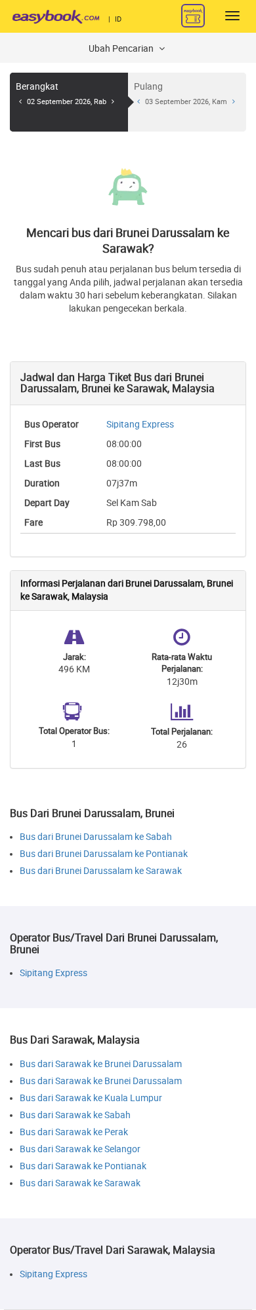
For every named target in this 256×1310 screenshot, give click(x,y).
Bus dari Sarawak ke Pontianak (83, 1166)
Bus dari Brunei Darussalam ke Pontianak (104, 854)
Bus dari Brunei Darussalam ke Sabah (96, 837)
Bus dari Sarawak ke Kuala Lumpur (91, 1098)
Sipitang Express (140, 424)
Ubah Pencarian (122, 48)
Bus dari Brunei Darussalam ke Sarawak (101, 871)
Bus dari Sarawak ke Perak (74, 1132)
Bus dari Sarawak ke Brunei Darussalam (101, 1064)
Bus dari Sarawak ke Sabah (75, 1115)
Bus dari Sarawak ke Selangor (80, 1149)
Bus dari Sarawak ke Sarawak (80, 1183)
